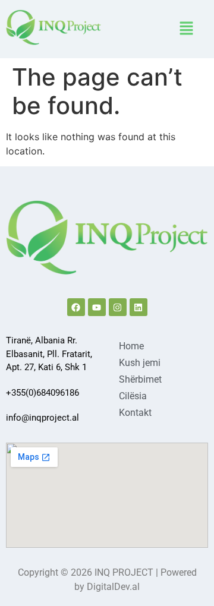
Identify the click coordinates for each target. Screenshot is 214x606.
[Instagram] (118, 307)
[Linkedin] (138, 307)
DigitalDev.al (113, 586)
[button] (187, 29)
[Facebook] (76, 307)
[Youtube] (97, 307)
